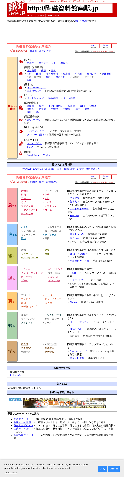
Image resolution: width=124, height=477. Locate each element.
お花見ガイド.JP (22, 422)
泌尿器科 (106, 73)
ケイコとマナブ (78, 351)
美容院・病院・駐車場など (44, 182)
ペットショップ (35, 98)
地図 (92, 45)
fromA (30, 147)
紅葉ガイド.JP (21, 428)
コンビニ (26, 299)
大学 (87, 109)
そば (23, 202)
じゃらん (74, 238)
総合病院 (31, 70)
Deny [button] (102, 468)
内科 (29, 73)
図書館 (71, 106)
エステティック (47, 63)
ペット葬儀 (69, 98)
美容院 (30, 63)
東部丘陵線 (81, 21)
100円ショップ (29, 306)
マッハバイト (34, 143)
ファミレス (27, 206)
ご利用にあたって (53, 15)
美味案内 (74, 201)
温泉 (47, 250)
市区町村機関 (55, 106)
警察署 (93, 106)
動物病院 (53, 98)
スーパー (49, 295)
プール (24, 280)
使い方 (30, 15)
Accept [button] (114, 468)
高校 (77, 109)
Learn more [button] (11, 472)
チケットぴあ (77, 280)
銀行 (41, 106)
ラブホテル (51, 234)
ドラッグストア (53, 299)
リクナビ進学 (77, 358)
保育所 (30, 109)
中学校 (66, 109)
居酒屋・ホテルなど (40, 51)
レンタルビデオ (53, 315)
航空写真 (106, 45)
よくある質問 (39, 15)
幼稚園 (42, 109)
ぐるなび (74, 198)
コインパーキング (36, 87)
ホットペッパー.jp (79, 208)
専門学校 (49, 352)
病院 (43, 70)
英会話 (24, 344)
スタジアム (27, 322)
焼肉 (23, 194)
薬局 (29, 80)
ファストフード (29, 209)
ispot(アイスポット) (80, 254)
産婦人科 (92, 73)
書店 (23, 303)
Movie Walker (76, 329)
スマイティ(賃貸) (36, 134)
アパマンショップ (36, 131)
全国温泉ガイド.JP (23, 435)
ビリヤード (27, 276)
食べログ (74, 215)
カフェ (48, 209)
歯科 (53, 70)
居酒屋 (24, 191)
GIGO (73, 273)
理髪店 (64, 63)
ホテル (24, 227)
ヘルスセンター (29, 257)
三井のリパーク (35, 90)
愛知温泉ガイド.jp (79, 260)
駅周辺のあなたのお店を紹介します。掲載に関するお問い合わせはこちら (63, 168)
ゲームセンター (56, 269)
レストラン (51, 206)
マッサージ (27, 254)
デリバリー (27, 213)
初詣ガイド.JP (21, 419)
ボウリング (54, 280)
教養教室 (26, 348)
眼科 (38, 73)
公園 (82, 106)
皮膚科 (66, 73)
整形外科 (60, 77)
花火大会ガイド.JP (23, 425)
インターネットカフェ (33, 273)
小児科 (78, 73)
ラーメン (26, 198)
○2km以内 (104, 51)
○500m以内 (96, 51)
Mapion (46, 155)
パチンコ (53, 276)
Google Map (33, 155)
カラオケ (26, 269)
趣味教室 (49, 348)
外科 (48, 77)
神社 (29, 112)
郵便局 (30, 106)
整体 (47, 254)
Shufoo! (73, 302)
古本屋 (48, 303)
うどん (48, 202)
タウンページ (34, 119)
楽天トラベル (77, 234)
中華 (47, 194)
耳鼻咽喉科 (52, 73)
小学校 (54, 109)
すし (47, 198)
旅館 (23, 238)
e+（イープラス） (79, 322)
